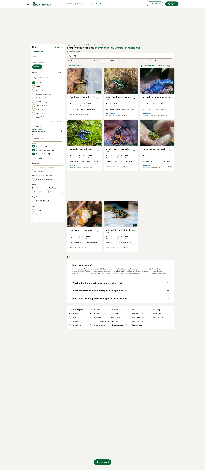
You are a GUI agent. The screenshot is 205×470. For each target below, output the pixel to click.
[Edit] (61, 131)
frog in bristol (95, 317)
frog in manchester (97, 325)
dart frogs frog (138, 317)
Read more (168, 61)
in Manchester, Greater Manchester (117, 47)
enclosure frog (138, 321)
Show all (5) (40, 158)
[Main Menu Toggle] (28, 4)
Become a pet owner (75, 4)
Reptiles (36, 57)
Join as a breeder (95, 4)
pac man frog (158, 317)
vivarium (114, 310)
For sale (37, 67)
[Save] (97, 98)
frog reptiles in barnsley (99, 321)
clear (60, 73)
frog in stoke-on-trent (99, 314)
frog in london (74, 321)
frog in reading (95, 310)
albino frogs (116, 317)
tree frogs (115, 314)
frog (133, 310)
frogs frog (157, 314)
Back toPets (38, 52)
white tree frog (138, 314)
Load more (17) (56, 121)
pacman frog (137, 325)
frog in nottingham (76, 310)
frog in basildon (75, 325)
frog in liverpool (75, 317)
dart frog (114, 321)
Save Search (77, 66)
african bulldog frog (119, 325)
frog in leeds (74, 314)
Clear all (58, 47)
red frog (156, 310)
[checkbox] (33, 82)
